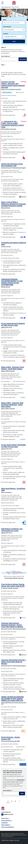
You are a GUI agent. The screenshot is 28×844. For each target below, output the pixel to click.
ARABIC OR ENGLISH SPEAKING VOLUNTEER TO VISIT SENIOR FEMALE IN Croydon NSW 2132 (12, 699)
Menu (2, 2)
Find (14, 41)
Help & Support (5, 825)
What (4, 20)
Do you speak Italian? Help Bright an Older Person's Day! (13, 446)
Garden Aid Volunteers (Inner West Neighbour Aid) (12, 165)
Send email (22, 59)
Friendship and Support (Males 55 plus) (13, 243)
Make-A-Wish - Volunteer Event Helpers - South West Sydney (12, 368)
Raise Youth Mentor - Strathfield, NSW (13, 489)
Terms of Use (4, 818)
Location (5, 33)
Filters (2, 65)
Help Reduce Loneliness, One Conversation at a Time (12, 530)
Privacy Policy (20, 779)
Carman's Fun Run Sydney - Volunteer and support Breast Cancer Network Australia (13, 84)
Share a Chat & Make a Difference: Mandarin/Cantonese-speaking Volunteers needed (13, 204)
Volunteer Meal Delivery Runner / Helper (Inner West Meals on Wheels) (13, 662)
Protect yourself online (7, 827)
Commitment (7, 26)
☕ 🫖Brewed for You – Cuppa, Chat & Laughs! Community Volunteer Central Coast (12, 124)
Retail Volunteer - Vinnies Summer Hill (10, 738)
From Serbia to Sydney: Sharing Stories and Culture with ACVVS (12, 585)
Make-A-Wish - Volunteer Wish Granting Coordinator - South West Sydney (12, 405)
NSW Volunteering (5, 7)
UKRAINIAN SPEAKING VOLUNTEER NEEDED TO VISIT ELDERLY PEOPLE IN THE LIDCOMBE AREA (12, 282)
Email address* (5, 56)
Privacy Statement (6, 820)
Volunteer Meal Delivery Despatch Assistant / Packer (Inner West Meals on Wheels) (12, 625)
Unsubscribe (4, 822)
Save (22, 793)
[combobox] (14, 23)
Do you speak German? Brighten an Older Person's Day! (13, 324)
